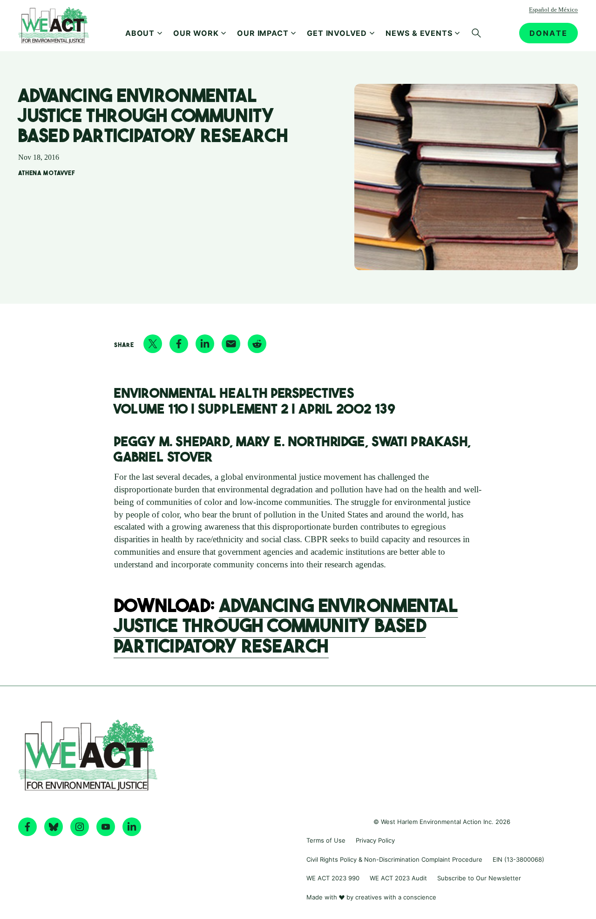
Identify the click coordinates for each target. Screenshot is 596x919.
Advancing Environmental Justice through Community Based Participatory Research (286, 623)
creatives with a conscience (395, 897)
